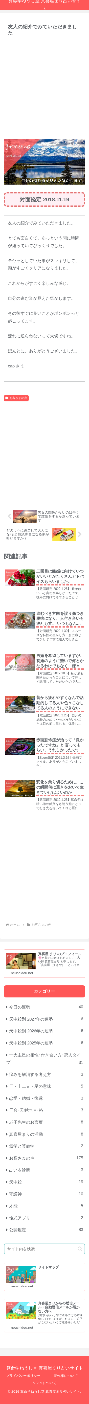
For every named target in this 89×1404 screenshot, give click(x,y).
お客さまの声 (18, 398)
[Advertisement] (44, 87)
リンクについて (44, 1383)
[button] (80, 1249)
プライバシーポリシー (23, 1376)
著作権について (66, 1376)
